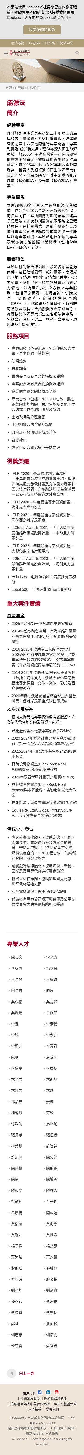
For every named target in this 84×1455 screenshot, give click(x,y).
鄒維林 (51, 1268)
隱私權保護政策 (55, 1398)
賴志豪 (16, 1335)
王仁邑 (16, 980)
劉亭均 (16, 1290)
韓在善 (16, 1346)
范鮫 (50, 1113)
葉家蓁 (51, 1257)
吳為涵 (51, 1002)
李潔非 (16, 1046)
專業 (21, 88)
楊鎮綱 (51, 1246)
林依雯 (16, 1068)
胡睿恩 (16, 1113)
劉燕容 (51, 1290)
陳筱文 (16, 1191)
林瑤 (50, 1091)
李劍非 (51, 1035)
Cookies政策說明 (53, 18)
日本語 (50, 43)
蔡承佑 (51, 1302)
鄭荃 (15, 1324)
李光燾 (51, 957)
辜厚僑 (16, 1213)
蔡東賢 (16, 1313)
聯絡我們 (52, 1409)
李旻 (15, 1024)
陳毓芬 (51, 1179)
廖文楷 (51, 1279)
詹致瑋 (16, 1268)
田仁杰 (16, 991)
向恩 (50, 991)
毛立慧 (51, 969)
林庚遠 (51, 1068)
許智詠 (51, 1146)
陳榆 (15, 1179)
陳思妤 (51, 1157)
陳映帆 (16, 1168)
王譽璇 (51, 980)
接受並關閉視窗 (42, 30)
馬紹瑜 (51, 1124)
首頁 (9, 88)
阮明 (15, 1057)
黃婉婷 (16, 1235)
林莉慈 (51, 1080)
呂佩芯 (51, 1013)
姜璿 (50, 1102)
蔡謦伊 (51, 1313)
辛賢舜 (51, 1046)
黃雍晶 (51, 1235)
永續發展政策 (30, 1398)
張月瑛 (16, 1135)
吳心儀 (16, 1002)
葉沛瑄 (16, 1257)
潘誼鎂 (16, 1302)
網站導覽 (17, 43)
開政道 (51, 1213)
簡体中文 (66, 43)
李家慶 (16, 969)
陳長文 (16, 957)
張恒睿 (51, 1135)
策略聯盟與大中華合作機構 (30, 1404)
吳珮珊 (16, 1013)
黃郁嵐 (16, 1224)
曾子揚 (51, 1202)
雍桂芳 (16, 1279)
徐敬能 (16, 1124)
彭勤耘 (16, 1202)
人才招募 (35, 1409)
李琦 (15, 1035)
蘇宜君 (51, 1346)
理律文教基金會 (65, 1404)
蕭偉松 (51, 1324)
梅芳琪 (16, 1146)
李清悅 (51, 1024)
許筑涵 (16, 1157)
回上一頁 (26, 1373)
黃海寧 (51, 1224)
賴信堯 (51, 1335)
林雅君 (16, 1091)
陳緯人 (51, 1191)
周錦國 (51, 1057)
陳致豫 (51, 1168)
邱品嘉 (16, 1102)
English (34, 43)
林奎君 (16, 1080)
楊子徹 (16, 1246)
